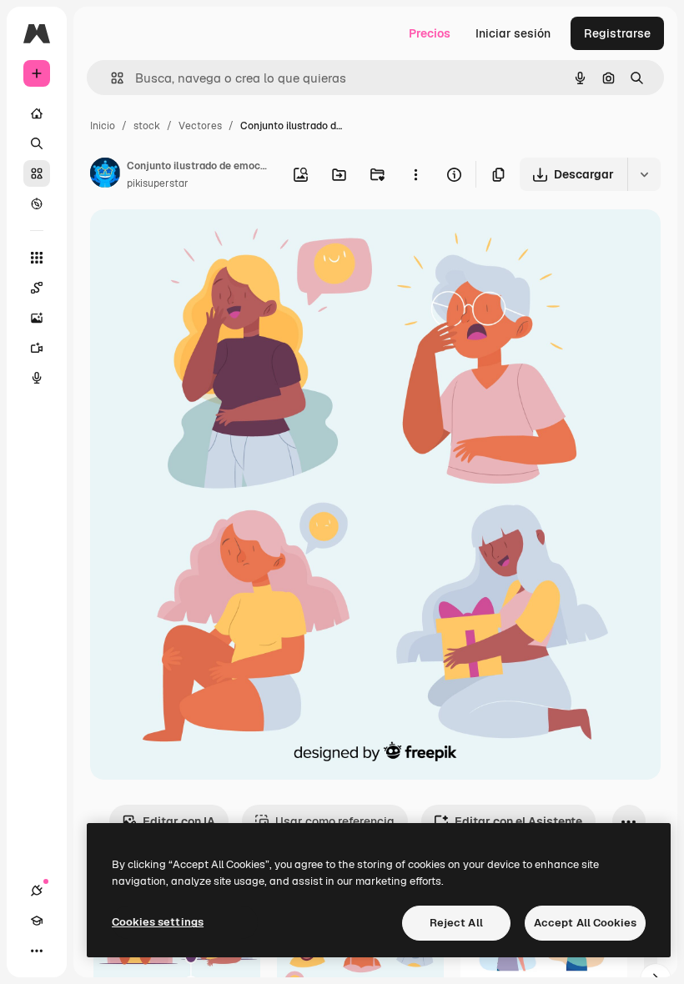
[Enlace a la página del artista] (105, 175)
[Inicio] (36, 113)
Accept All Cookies (585, 923)
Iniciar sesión (513, 33)
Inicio (102, 126)
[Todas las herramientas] (36, 257)
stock (146, 126)
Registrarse (617, 33)
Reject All (456, 923)
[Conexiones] (36, 890)
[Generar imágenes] (36, 317)
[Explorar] (36, 203)
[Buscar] (36, 143)
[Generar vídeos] (36, 347)
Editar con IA (179, 821)
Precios (429, 33)
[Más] (36, 950)
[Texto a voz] (36, 377)
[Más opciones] (415, 174)
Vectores (200, 126)
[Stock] (36, 173)
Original (197, 241)
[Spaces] (36, 287)
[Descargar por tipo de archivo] (644, 174)
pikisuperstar (158, 183)
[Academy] (36, 920)
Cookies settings (158, 922)
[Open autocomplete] (110, 78)
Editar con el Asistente (518, 821)
